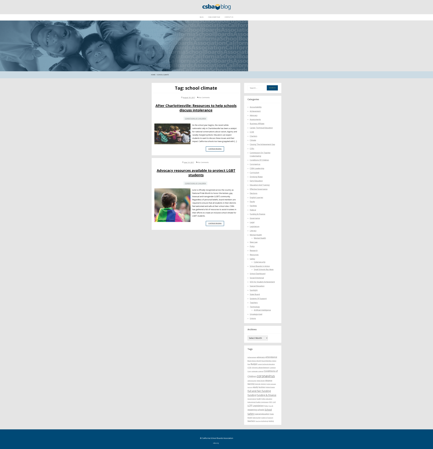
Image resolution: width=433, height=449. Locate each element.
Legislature (254, 226)
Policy (252, 246)
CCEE (252, 132)
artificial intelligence (262, 310)
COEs (252, 148)
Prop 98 (271, 406)
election (263, 384)
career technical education (266, 364)
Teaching (258, 421)
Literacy (253, 230)
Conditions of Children (195, 118)
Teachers (254, 302)
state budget (257, 418)
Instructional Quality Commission (258, 402)
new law (253, 242)
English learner (256, 197)
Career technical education (261, 128)
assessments (255, 119)
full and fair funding (259, 390)
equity (252, 201)
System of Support (267, 418)
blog (202, 17)
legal (252, 222)
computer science (257, 371)
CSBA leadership (257, 168)
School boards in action (260, 266)
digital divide (261, 381)
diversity (257, 384)
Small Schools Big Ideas (264, 269)
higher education (266, 399)
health (259, 399)
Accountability (256, 107)
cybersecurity (259, 262)
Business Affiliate (257, 123)
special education (262, 414)
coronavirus (266, 376)
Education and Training (260, 185)
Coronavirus (255, 164)
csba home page (214, 17)
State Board (255, 294)
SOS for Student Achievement (262, 282)
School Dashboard (257, 273)
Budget (254, 364)
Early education (256, 181)
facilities (253, 205)
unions (253, 318)
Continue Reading (216, 149)
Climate (253, 140)
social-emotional (257, 278)
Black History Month (254, 361)
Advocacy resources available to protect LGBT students (196, 172)
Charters (253, 136)
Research (254, 250)
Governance (255, 218)
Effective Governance (258, 189)
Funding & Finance (257, 214)
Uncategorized (256, 314)
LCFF (250, 405)
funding (252, 395)
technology (264, 421)
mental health (256, 235)
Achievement (255, 111)
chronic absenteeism (260, 367)
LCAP (274, 402)
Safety (252, 259)
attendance (271, 357)
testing (271, 421)
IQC (270, 402)
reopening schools (256, 409)
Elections (253, 193)
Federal (253, 210)
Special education (257, 286)
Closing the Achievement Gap (262, 144)
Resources (254, 254)
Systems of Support (258, 298)
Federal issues (270, 387)
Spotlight (254, 290)
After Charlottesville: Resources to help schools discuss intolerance (196, 107)
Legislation (258, 405)
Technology (255, 307)
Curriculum (254, 172)
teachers (251, 421)
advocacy (261, 357)
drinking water (256, 176)
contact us (229, 17)
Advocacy (253, 115)
